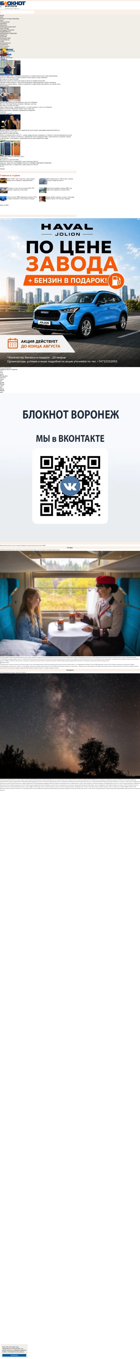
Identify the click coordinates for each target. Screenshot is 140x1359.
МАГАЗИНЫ (9, 57)
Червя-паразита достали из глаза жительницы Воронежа (119, 783)
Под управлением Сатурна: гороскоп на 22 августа (14, 672)
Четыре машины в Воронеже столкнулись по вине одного (119, 781)
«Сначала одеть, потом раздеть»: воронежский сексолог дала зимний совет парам (24, 138)
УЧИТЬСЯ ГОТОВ (10, 51)
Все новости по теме (6, 79)
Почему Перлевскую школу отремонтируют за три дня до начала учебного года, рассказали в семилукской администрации (31, 549)
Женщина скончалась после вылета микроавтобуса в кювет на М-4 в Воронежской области (71, 657)
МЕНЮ (2, 15)
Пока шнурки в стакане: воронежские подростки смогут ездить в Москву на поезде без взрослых (25, 657)
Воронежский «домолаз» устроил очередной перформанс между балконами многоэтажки (21, 545)
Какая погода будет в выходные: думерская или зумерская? (17, 110)
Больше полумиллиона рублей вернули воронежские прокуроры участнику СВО (58, 788)
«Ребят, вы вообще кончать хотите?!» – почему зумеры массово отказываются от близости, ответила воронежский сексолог (36, 135)
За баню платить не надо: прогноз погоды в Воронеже (92, 788)
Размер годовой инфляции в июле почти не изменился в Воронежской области (42, 781)
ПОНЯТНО (14, 1355)
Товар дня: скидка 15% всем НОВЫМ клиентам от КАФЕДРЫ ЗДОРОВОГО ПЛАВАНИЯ (25, 163)
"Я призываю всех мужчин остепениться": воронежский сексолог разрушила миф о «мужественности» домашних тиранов (35, 136)
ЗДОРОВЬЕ (3, 23)
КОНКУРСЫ (3, 25)
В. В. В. (2, 166)
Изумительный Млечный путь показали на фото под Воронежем (17, 779)
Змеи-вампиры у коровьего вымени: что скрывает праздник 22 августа (42, 667)
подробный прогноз (5, 369)
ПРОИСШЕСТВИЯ (5, 38)
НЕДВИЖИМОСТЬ (5, 32)
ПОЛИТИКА (3, 36)
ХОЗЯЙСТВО (4, 44)
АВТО (1, 17)
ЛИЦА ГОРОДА (4, 28)
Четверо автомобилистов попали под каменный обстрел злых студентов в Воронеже (83, 781)
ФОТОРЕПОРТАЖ (5, 43)
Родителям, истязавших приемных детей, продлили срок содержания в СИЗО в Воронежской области (70, 659)
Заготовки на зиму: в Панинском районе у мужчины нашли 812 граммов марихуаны (55, 786)
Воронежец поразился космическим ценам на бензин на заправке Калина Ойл (22, 81)
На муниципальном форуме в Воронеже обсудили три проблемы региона (53, 783)
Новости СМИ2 (4, 205)
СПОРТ (2, 41)
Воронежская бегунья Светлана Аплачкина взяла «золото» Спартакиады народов (117, 657)
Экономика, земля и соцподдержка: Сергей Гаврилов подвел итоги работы (106, 785)
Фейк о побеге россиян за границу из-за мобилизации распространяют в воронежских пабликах (34, 660)
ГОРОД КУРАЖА (5, 22)
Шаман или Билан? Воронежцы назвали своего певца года (17, 108)
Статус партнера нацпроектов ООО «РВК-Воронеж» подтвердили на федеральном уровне (96, 779)
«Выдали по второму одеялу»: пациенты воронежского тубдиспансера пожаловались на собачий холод (30, 84)
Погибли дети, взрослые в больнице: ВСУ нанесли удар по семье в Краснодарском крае (23, 664)
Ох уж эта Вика (4, 85)
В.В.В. (2, 20)
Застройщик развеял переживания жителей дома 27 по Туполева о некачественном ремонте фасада (82, 660)
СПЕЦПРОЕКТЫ (5, 40)
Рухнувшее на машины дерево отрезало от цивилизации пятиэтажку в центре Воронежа (23, 659)
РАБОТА (10, 49)
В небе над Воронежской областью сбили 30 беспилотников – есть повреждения (65, 664)
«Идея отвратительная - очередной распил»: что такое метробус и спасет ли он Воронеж (26, 107)
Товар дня (3, 140)
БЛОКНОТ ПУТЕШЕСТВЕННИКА (9, 19)
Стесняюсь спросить (6, 113)
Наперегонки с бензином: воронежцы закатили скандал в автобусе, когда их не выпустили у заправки (100, 786)
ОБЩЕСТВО (3, 35)
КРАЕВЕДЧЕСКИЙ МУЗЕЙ (8, 27)
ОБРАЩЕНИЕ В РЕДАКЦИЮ (8, 33)
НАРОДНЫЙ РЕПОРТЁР (7, 30)
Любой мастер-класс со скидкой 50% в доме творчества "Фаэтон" (19, 161)
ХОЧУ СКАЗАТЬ (4, 46)
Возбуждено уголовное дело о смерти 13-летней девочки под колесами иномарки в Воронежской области (27, 666)
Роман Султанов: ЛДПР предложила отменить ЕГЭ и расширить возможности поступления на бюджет (110, 664)
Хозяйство (3, 112)
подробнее (14, 369)
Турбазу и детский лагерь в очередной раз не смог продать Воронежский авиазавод (66, 785)
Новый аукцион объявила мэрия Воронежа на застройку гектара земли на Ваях (53, 779)
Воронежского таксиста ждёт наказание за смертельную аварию (88, 783)
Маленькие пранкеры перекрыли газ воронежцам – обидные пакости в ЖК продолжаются (75, 666)
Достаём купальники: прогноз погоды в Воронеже (110, 666)
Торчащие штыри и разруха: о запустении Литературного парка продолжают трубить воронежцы (28, 82)
